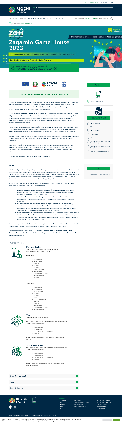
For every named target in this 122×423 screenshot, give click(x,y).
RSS (62, 406)
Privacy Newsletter (102, 404)
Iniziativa (18, 23)
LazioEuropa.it (104, 18)
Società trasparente (102, 406)
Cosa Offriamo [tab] (16, 388)
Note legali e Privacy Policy (104, 402)
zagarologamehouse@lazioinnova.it (100, 175)
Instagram (63, 408)
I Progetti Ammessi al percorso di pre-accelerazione (44, 94)
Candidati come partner (96, 101)
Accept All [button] (116, 420)
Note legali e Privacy (107, 2)
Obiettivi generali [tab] (18, 376)
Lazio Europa (77, 400)
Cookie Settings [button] (107, 420)
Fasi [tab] (12, 382)
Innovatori (50, 18)
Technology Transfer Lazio (81, 402)
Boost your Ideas (78, 404)
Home (13, 23)
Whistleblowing (101, 408)
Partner (43, 18)
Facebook (63, 400)
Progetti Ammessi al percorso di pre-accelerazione (99, 152)
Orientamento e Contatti (92, 2)
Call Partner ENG (95, 131)
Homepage (28, 18)
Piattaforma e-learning (80, 406)
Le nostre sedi (79, 18)
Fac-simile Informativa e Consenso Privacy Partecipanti (100, 142)
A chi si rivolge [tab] (17, 243)
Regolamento (94, 134)
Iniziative (36, 18)
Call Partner (93, 127)
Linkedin (63, 404)
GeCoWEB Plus (90, 18)
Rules (91, 138)
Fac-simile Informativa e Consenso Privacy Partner (100, 147)
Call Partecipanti (95, 123)
